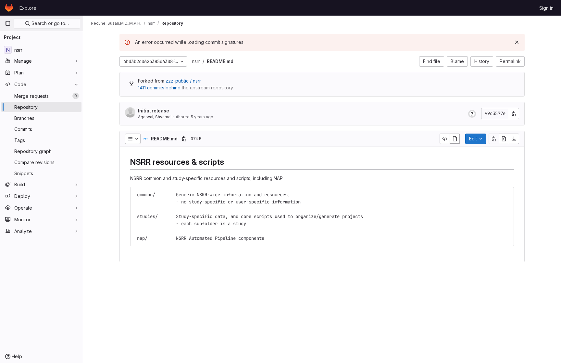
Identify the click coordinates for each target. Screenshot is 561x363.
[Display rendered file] (455, 139)
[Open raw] (504, 139)
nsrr (196, 61)
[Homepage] (9, 8)
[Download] (514, 139)
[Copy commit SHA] (514, 113)
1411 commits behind (159, 87)
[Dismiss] (517, 42)
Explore (27, 8)
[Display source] (445, 139)
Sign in (546, 8)
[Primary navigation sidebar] (8, 23)
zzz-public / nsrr (183, 81)
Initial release (153, 110)
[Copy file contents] (494, 139)
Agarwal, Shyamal (154, 116)
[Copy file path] (184, 139)
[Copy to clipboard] (506, 194)
